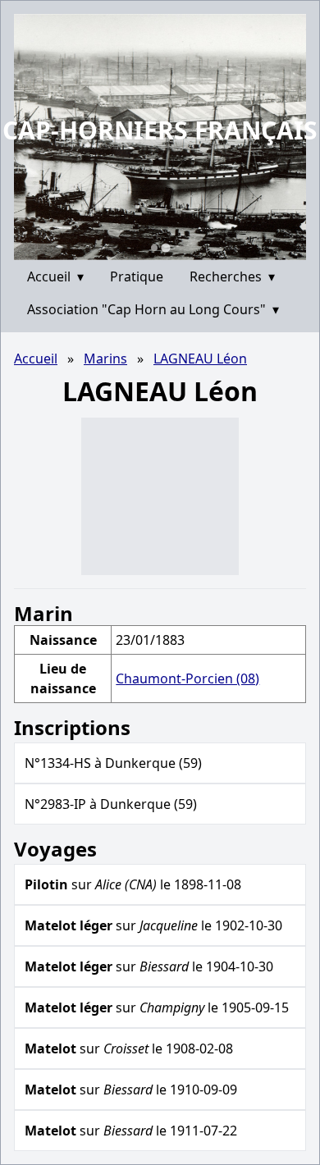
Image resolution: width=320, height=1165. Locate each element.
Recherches (232, 276)
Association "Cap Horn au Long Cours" (153, 309)
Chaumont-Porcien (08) (187, 678)
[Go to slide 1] (154, 247)
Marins (105, 359)
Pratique (136, 276)
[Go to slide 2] (165, 247)
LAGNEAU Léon (200, 359)
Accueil (55, 276)
